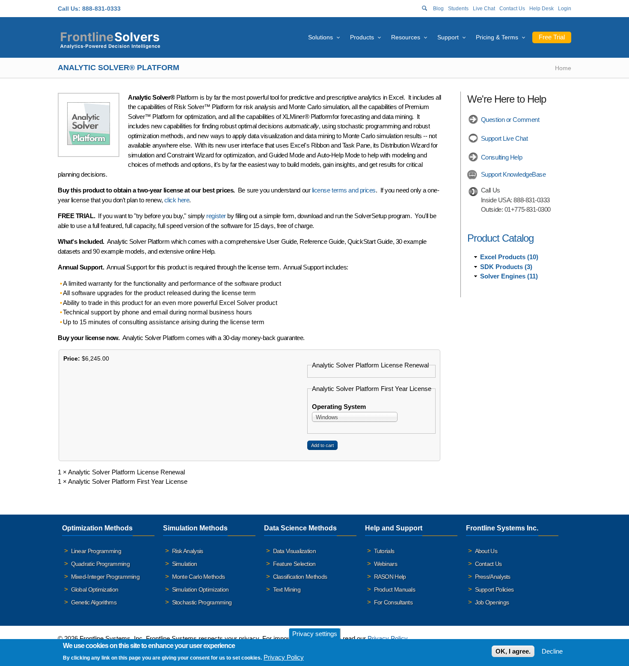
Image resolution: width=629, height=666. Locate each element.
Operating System (339, 406)
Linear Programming (96, 551)
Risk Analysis (187, 551)
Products (362, 37)
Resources (405, 37)
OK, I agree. (513, 651)
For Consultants (393, 602)
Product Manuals (394, 589)
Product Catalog (500, 238)
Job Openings (492, 602)
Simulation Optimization (200, 589)
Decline (552, 651)
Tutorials (384, 551)
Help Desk (541, 9)
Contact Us (512, 9)
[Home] (110, 39)
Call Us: (69, 8)
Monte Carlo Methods (198, 576)
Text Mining (286, 589)
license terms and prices (344, 190)
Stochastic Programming (202, 602)
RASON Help (390, 576)
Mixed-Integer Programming (105, 576)
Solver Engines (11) (509, 276)
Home (563, 68)
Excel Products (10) (509, 256)
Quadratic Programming (100, 563)
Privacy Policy (387, 638)
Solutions (320, 37)
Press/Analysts (492, 576)
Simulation (184, 563)
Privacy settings (314, 633)
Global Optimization (95, 589)
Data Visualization (294, 551)
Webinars (385, 563)
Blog (438, 9)
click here (177, 200)
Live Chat (484, 9)
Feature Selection (294, 563)
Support (448, 37)
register (215, 215)
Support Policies (494, 589)
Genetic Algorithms (93, 602)
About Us (486, 551)
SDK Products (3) (506, 266)
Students (458, 9)
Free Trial (552, 37)
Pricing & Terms (497, 37)
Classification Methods (300, 576)
